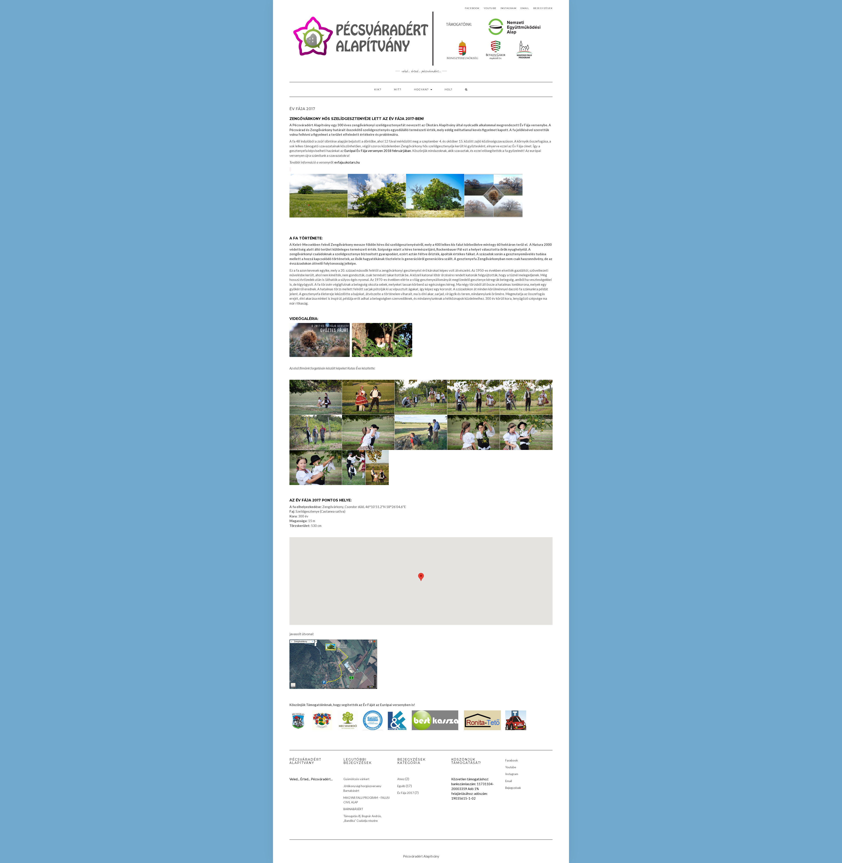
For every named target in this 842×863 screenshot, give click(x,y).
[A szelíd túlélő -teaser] (319, 340)
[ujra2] (493, 196)
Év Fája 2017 (405, 793)
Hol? (449, 89)
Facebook (472, 8)
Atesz (401, 779)
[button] (421, 577)
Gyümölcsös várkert (356, 779)
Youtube (490, 8)
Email (525, 8)
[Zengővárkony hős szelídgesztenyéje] (382, 340)
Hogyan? (422, 89)
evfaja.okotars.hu (347, 162)
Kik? (378, 89)
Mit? (397, 89)
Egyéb (401, 786)
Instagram (508, 8)
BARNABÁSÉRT (353, 809)
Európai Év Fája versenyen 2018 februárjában (377, 151)
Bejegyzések (543, 8)
